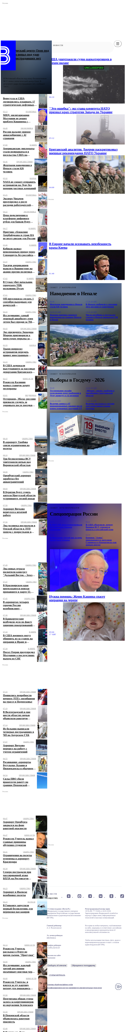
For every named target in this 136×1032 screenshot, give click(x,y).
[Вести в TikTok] (122, 896)
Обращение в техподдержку (83, 965)
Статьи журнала (57, 975)
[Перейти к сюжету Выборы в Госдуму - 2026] (84, 434)
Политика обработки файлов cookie (60, 985)
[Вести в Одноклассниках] (111, 896)
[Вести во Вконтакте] (100, 896)
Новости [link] (58, 45)
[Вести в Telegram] (90, 896)
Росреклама (51, 958)
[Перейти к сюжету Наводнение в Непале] (84, 345)
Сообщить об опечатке (56, 965)
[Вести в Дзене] (68, 896)
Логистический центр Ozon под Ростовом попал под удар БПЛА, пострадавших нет (26, 54)
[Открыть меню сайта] (118, 44)
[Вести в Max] (79, 896)
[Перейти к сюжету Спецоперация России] (84, 570)
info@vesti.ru (51, 938)
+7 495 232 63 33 (53, 947)
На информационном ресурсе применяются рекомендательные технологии (74, 988)
